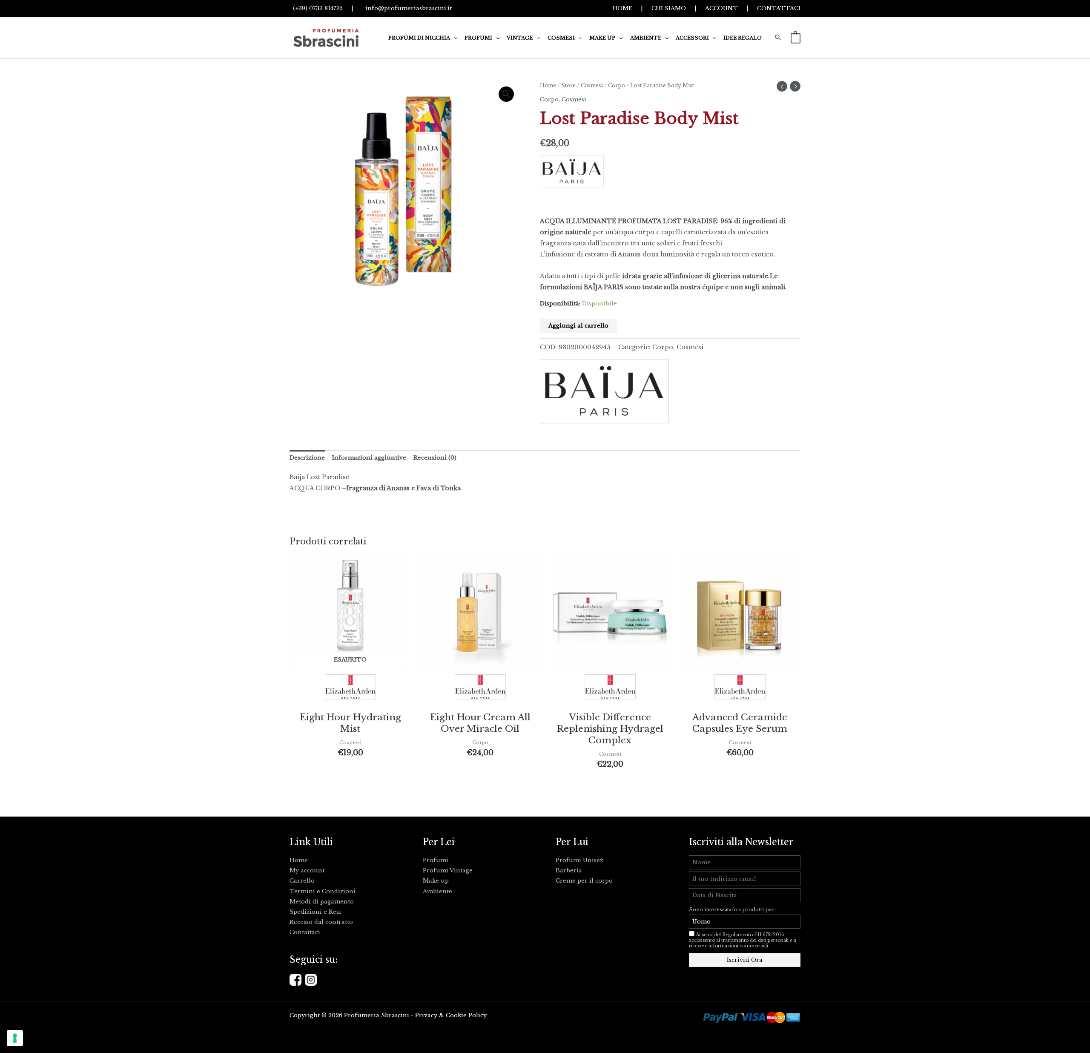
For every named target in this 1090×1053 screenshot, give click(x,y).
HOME (622, 8)
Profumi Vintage (448, 870)
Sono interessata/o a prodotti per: (733, 909)
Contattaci (305, 932)
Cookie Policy (466, 1015)
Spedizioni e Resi (315, 911)
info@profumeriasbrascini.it (407, 8)
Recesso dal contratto (321, 922)
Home (548, 85)
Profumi (435, 860)
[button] (454, 38)
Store (568, 85)
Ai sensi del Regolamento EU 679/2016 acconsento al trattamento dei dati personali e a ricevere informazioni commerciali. (742, 940)
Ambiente (437, 891)
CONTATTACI (778, 8)
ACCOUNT (721, 8)
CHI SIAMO (668, 8)
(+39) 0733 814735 (316, 8)
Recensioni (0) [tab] (434, 457)
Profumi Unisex (579, 860)
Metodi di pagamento (322, 901)
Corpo (616, 85)
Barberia (569, 870)
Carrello (302, 880)
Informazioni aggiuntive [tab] (369, 457)
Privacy (426, 1015)
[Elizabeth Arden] (350, 689)
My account (307, 870)
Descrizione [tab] (307, 457)
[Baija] (670, 174)
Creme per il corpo (584, 880)
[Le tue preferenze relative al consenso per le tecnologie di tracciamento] (15, 1038)
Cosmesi (592, 85)
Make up (436, 880)
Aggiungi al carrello (578, 325)
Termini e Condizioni (323, 891)
